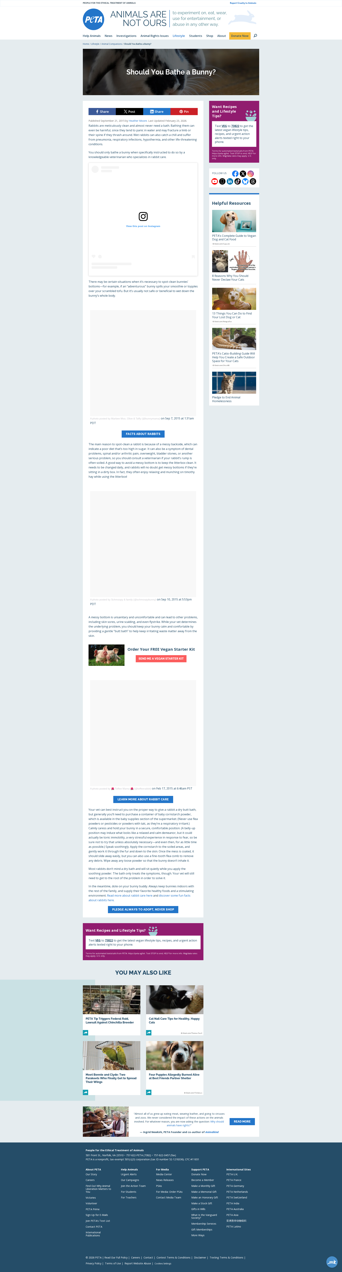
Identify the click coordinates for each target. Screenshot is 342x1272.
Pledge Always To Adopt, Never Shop (143, 909)
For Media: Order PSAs (169, 1191)
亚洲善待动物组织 (236, 1220)
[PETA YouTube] (214, 181)
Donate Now (198, 1174)
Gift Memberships (201, 1229)
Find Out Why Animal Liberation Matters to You (98, 1188)
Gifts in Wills (198, 1209)
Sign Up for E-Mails (97, 1215)
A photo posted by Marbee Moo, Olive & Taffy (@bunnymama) (125, 418)
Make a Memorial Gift (204, 1191)
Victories (91, 1197)
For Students (128, 1191)
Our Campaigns (130, 1180)
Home (86, 43)
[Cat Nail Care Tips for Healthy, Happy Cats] (175, 1010)
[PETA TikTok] (237, 181)
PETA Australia (235, 1209)
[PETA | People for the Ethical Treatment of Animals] (93, 19)
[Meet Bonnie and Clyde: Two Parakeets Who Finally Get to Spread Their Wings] (111, 1068)
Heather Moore (138, 120)
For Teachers (128, 1197)
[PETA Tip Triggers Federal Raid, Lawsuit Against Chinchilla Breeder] (111, 1010)
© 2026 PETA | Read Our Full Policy (107, 1257)
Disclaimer (200, 1257)
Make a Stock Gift (201, 1203)
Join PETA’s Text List (98, 1220)
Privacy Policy (93, 1263)
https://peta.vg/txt (136, 953)
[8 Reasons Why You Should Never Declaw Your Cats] (234, 267)
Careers (90, 1180)
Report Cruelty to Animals (243, 3)
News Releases (165, 1180)
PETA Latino (233, 1226)
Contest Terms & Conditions (173, 1257)
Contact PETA (94, 1226)
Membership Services (203, 1223)
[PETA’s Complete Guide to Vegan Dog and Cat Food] (234, 228)
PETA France (233, 1180)
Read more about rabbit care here (129, 895)
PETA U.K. (232, 1174)
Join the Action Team (133, 1186)
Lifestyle (95, 43)
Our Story (91, 1174)
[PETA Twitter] (243, 174)
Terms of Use (113, 1263)
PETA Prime (93, 1209)
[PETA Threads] (253, 181)
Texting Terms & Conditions (226, 1257)
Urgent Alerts (129, 1174)
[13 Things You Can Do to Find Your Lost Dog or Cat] (234, 306)
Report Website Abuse (138, 1263)
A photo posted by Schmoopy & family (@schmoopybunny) (123, 599)
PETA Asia (232, 1215)
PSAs (159, 1186)
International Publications (93, 1234)
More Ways (197, 1235)
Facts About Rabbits (143, 434)
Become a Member (202, 1180)
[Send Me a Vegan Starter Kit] (143, 655)
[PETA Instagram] (250, 174)
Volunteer (91, 1203)
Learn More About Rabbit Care (143, 799)
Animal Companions (112, 43)
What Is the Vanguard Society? (204, 1216)
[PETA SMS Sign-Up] (222, 181)
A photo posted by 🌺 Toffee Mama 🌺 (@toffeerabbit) (120, 788)
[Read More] (171, 1121)
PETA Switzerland (236, 1197)
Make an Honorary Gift (204, 1197)
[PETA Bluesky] (245, 181)
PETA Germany (235, 1186)
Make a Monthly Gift (203, 1186)
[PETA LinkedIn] (230, 181)
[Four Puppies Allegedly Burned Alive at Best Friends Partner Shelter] (175, 1068)
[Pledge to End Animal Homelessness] (234, 389)
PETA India (232, 1203)
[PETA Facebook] (235, 174)
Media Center (164, 1174)
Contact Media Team (168, 1197)
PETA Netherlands (237, 1191)
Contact (148, 1257)
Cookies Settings (163, 1263)
